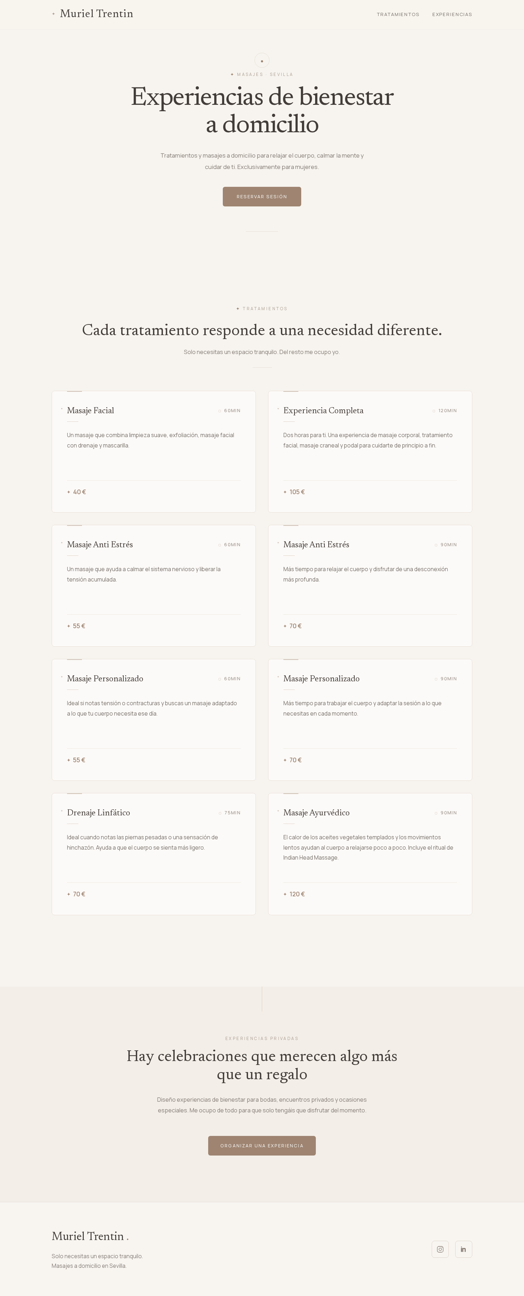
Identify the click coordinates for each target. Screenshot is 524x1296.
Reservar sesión (262, 196)
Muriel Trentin (96, 14)
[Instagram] (440, 1249)
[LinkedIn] (463, 1249)
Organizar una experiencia (261, 1145)
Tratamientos (398, 14)
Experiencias (452, 14)
